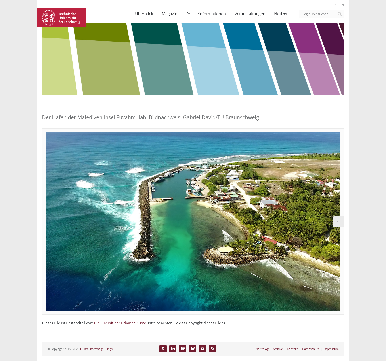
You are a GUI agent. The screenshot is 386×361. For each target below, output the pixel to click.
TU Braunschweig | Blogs (96, 349)
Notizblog (262, 349)
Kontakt (292, 349)
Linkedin (172, 348)
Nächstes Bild (338, 221)
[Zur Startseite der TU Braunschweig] (61, 17)
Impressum (331, 349)
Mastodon (182, 348)
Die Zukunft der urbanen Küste (120, 323)
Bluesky (192, 348)
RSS (212, 348)
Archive (278, 349)
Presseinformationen (206, 13)
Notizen (281, 13)
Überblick (144, 13)
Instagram (163, 348)
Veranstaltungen (250, 13)
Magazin (169, 13)
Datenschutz (310, 349)
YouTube (202, 348)
